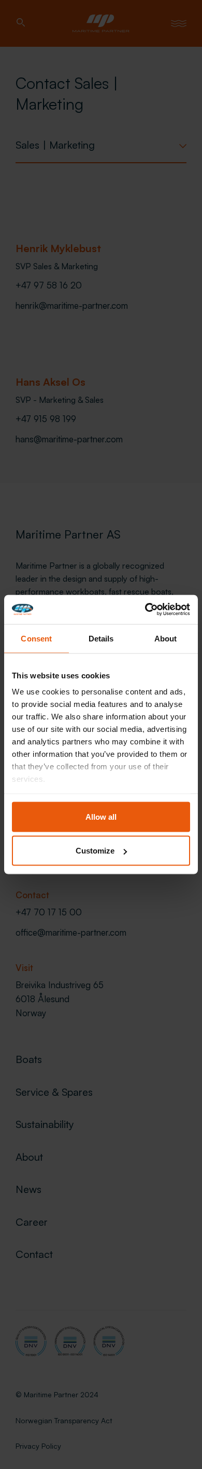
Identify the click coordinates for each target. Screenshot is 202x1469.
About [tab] (165, 638)
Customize (95, 850)
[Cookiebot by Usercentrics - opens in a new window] (145, 610)
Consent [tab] (36, 638)
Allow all (101, 816)
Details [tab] (101, 638)
